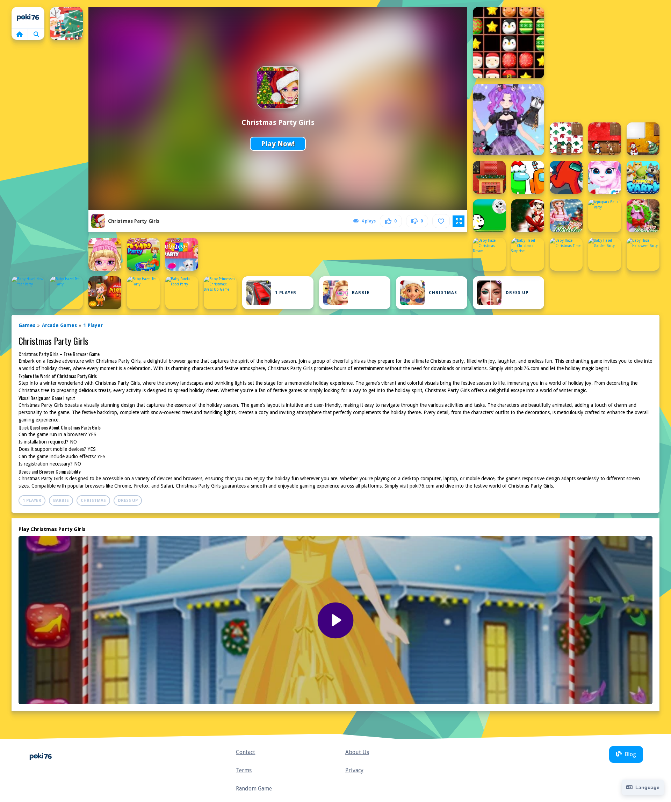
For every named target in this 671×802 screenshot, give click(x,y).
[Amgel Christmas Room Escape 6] (604, 138)
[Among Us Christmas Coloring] (527, 177)
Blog (630, 754)
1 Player (285, 292)
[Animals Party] (643, 177)
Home (28, 17)
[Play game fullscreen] (458, 221)
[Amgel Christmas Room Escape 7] (643, 138)
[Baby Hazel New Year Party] (28, 292)
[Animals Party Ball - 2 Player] (489, 215)
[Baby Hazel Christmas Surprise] (527, 254)
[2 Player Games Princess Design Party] (508, 119)
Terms (244, 770)
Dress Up (517, 292)
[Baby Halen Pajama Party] (104, 254)
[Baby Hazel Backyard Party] (143, 254)
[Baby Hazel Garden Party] (604, 254)
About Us (357, 752)
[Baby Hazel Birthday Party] (181, 254)
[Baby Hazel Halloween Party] (643, 254)
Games (27, 325)
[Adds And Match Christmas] (66, 23)
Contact (245, 752)
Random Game (254, 788)
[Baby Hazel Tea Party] (143, 292)
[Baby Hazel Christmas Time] (566, 254)
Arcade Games (59, 325)
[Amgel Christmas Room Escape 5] (566, 138)
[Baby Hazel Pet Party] (66, 292)
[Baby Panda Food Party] (181, 292)
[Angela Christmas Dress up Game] (604, 177)
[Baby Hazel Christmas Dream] (489, 254)
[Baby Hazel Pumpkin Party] (104, 292)
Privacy (354, 770)
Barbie (361, 292)
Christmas (443, 292)
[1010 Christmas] (508, 42)
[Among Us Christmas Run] (566, 177)
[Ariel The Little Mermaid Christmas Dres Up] (643, 215)
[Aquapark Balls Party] (604, 215)
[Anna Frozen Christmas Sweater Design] (566, 215)
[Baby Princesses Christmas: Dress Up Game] (220, 292)
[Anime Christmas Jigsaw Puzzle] (527, 215)
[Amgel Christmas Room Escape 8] (489, 177)
